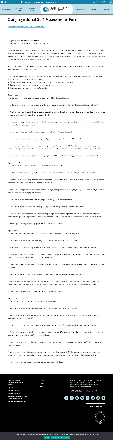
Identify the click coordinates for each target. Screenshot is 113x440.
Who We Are (6, 9)
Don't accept (55, 437)
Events (33, 2)
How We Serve (32, 9)
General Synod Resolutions (17, 401)
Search (93, 2)
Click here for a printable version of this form (26, 26)
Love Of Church (13, 390)
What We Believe (19, 9)
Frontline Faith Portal (50, 2)
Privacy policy (65, 437)
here (89, 386)
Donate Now (102, 1)
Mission (10, 387)
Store (42, 2)
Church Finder (27, 2)
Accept (47, 437)
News (42, 383)
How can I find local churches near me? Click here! (18, 397)
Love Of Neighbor (14, 393)
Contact (38, 2)
